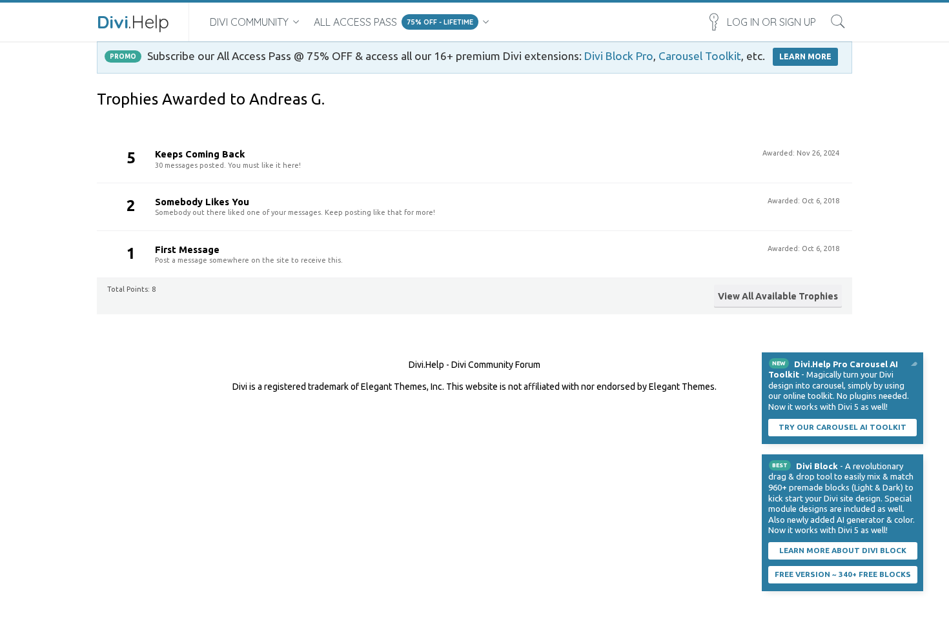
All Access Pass (355, 21)
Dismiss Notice (915, 361)
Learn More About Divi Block (842, 550)
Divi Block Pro (618, 56)
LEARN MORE (805, 56)
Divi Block (817, 465)
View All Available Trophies (778, 296)
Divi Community (249, 21)
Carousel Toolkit (699, 56)
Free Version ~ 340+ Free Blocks (843, 574)
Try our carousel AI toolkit (842, 427)
